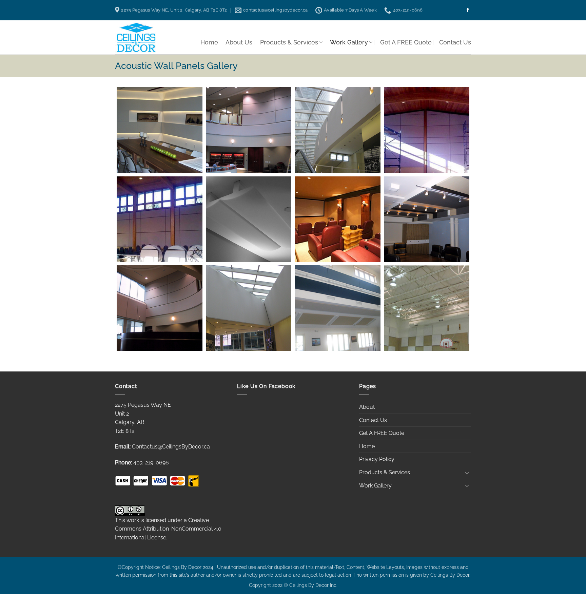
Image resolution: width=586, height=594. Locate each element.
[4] (249, 219)
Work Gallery (349, 42)
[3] (337, 219)
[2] (159, 219)
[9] (249, 308)
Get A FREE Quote (406, 42)
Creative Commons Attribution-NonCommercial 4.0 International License (168, 529)
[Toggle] (467, 472)
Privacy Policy (376, 459)
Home (209, 42)
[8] (337, 130)
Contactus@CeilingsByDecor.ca (171, 446)
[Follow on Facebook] (468, 10)
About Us (239, 42)
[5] (427, 219)
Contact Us (455, 42)
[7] (159, 308)
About (367, 407)
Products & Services (289, 42)
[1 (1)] (427, 130)
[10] (159, 130)
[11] (337, 308)
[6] (249, 130)
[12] (427, 308)
